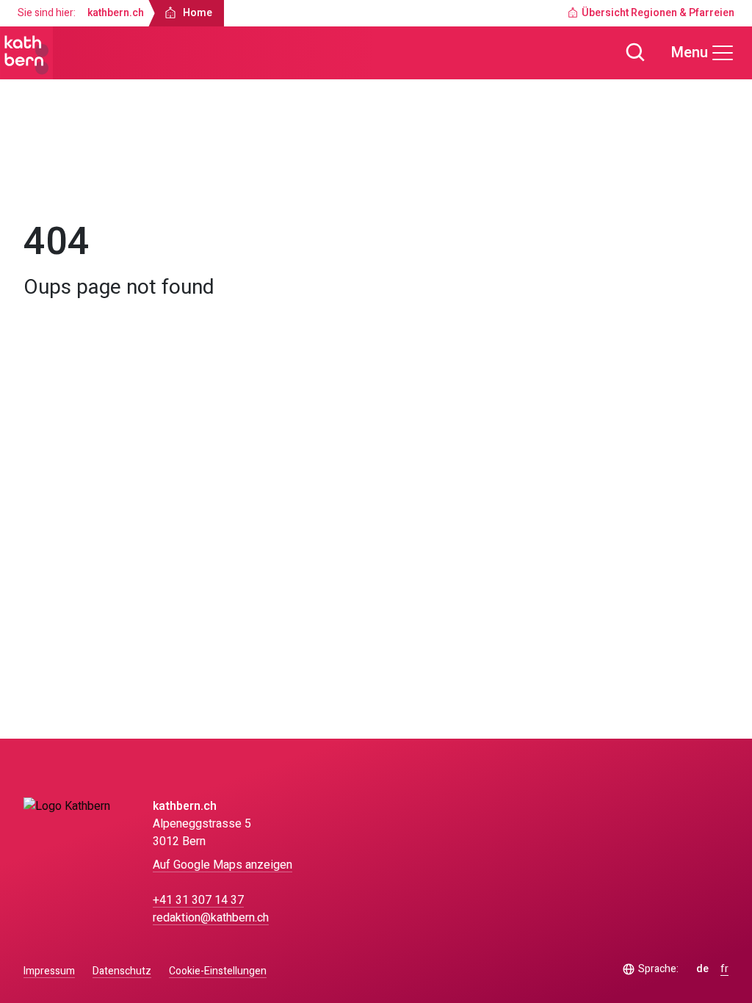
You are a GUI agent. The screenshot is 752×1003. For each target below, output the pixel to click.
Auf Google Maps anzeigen (222, 865)
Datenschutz (122, 971)
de (702, 969)
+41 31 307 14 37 (198, 900)
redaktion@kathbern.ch (211, 918)
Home (51, 180)
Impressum (49, 971)
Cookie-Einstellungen (218, 971)
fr (724, 969)
